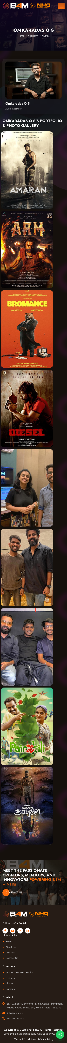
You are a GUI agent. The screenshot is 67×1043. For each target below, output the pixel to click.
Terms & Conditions (25, 1039)
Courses (10, 952)
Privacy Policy (45, 1039)
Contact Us (14, 892)
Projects (10, 978)
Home (21, 35)
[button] (61, 6)
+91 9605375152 (16, 1018)
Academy (33, 35)
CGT (54, 1033)
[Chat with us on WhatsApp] (60, 1035)
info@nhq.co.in (15, 1013)
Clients (9, 983)
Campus (10, 989)
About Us (11, 947)
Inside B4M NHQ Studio (19, 972)
